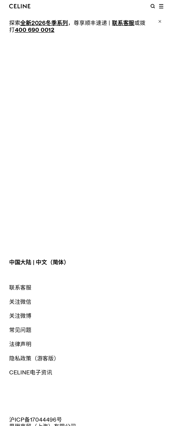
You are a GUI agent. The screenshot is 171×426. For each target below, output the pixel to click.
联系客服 (20, 287)
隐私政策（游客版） (34, 358)
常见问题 (20, 330)
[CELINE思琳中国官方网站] (19, 6)
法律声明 (20, 344)
